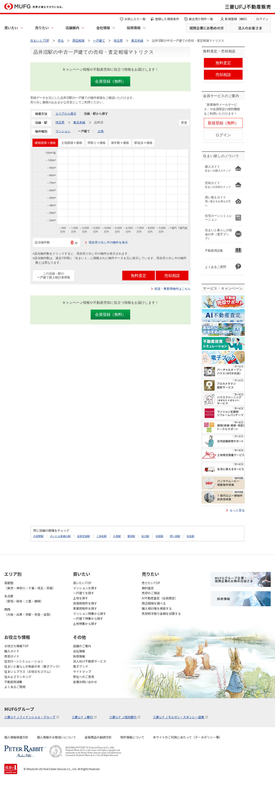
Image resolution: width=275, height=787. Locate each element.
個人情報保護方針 (16, 737)
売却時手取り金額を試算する (161, 613)
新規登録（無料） (237, 19)
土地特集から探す (85, 623)
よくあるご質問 (14, 687)
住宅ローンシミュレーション (23, 661)
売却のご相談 (151, 593)
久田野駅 (38, 536)
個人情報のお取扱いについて (56, 737)
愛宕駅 (131, 536)
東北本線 (79, 122)
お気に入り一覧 (134, 19)
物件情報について (132, 737)
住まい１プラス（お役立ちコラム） (28, 671)
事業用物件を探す (85, 608)
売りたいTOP (151, 583)
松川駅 (145, 536)
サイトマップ (82, 671)
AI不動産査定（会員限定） (160, 598)
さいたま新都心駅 (60, 536)
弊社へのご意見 (83, 677)
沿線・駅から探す (96, 113)
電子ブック (80, 666)
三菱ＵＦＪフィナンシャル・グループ (30, 717)
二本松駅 (101, 536)
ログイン (262, 19)
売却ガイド (11, 656)
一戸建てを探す (83, 593)
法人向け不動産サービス (89, 661)
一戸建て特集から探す (88, 618)
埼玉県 (59, 122)
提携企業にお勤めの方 (206, 27)
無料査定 (148, 588)
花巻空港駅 (83, 536)
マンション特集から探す (89, 613)
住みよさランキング (17, 677)
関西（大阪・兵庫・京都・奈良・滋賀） (28, 612)
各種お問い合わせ (85, 682)
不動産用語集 (13, 682)
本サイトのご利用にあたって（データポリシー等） (187, 737)
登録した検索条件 (167, 19)
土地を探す (80, 598)
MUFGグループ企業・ (234, 579)
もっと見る (237, 510)
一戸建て (84, 131)
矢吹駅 (190, 536)
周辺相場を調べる (154, 603)
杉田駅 (159, 536)
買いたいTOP (82, 583)
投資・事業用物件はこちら (172, 288)
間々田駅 (175, 536)
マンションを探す (85, 588)
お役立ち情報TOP (16, 646)
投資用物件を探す (85, 603)
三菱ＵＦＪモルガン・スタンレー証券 (179, 717)
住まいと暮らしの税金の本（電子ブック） (32, 666)
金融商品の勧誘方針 (98, 737)
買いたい (11, 27)
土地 (101, 131)
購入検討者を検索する (157, 608)
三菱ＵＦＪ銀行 (82, 717)
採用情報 (134, 27)
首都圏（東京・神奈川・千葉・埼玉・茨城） (29, 585)
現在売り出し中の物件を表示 (108, 242)
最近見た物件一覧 (201, 19)
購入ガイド (11, 651)
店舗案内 (72, 27)
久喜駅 (117, 536)
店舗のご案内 (82, 646)
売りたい (42, 27)
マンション (62, 131)
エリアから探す (65, 113)
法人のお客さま (250, 27)
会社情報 (103, 27)
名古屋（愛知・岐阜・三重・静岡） (23, 598)
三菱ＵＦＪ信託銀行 (123, 717)
